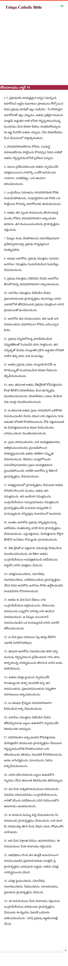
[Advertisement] (34, 51)
